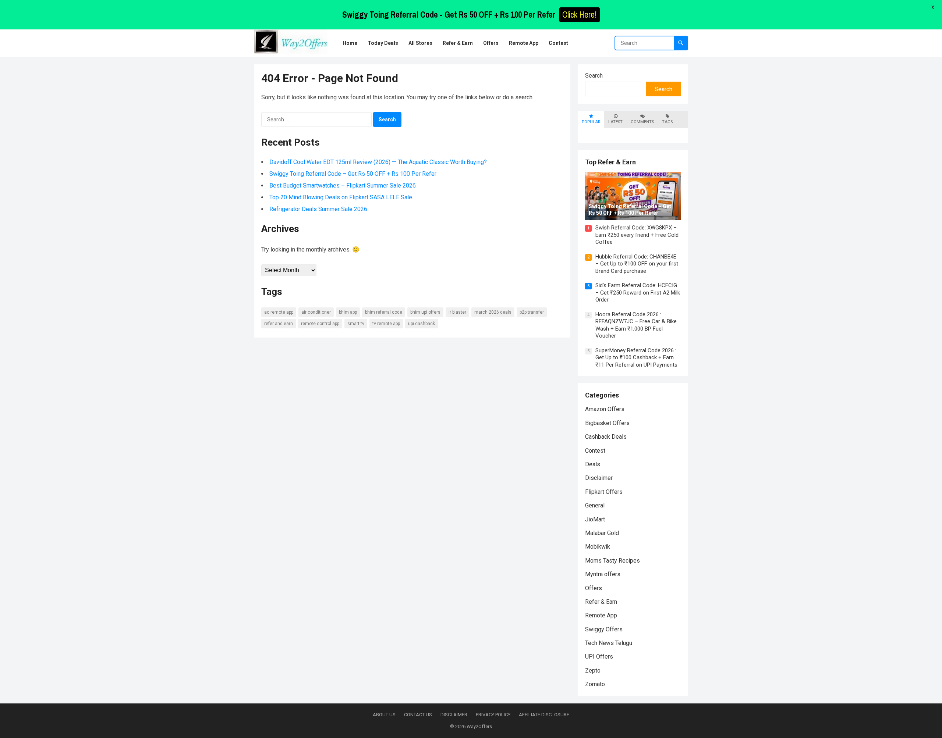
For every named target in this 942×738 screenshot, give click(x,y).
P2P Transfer (532, 312)
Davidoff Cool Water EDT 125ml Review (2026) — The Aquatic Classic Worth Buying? (378, 161)
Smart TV (355, 323)
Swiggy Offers (604, 629)
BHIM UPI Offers (425, 312)
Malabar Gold (602, 533)
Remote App (601, 615)
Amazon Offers (604, 409)
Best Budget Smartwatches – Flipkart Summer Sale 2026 (342, 185)
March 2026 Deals (492, 312)
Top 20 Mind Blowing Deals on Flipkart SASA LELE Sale (340, 197)
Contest (595, 450)
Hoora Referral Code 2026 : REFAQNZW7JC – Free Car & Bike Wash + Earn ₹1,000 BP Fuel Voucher (636, 325)
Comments (642, 122)
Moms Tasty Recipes (612, 560)
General (595, 505)
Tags (667, 122)
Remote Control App (320, 323)
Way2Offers (479, 726)
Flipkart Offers (604, 491)
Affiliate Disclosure (544, 714)
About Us (384, 714)
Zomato (595, 684)
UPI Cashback (421, 323)
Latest (615, 122)
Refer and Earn (278, 323)
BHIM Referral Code (383, 312)
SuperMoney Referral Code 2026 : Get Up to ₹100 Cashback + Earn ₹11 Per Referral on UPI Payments (636, 357)
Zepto (593, 670)
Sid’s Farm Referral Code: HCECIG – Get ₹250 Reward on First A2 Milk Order (637, 292)
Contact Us (418, 714)
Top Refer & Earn (610, 162)
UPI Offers (599, 656)
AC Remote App (278, 312)
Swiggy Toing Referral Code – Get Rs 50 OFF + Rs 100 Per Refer (352, 173)
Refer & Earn (601, 601)
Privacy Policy (493, 714)
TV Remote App (386, 323)
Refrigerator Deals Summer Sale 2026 (318, 209)
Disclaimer (599, 477)
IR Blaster (457, 312)
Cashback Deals (606, 436)
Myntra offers (602, 574)
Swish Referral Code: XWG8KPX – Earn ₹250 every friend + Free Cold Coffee (637, 234)
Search (594, 75)
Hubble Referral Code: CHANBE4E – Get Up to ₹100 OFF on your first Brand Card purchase (636, 263)
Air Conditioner (316, 312)
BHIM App (348, 312)
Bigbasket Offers (607, 423)
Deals (592, 464)
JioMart (595, 519)
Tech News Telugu (608, 642)
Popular (591, 122)
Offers (593, 588)
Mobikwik (597, 546)
